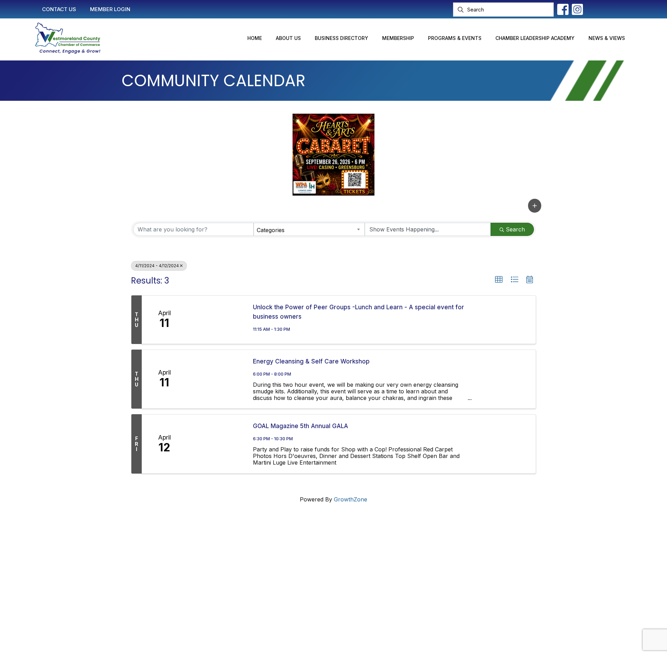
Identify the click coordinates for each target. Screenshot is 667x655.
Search (515, 229)
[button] (534, 205)
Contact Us (292, 540)
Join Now (290, 566)
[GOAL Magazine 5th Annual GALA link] (216, 443)
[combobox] (309, 229)
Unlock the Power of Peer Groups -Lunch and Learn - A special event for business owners (358, 312)
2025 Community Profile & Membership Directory (342, 579)
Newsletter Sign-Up (304, 592)
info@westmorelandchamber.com (170, 569)
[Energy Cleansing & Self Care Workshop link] (216, 379)
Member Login (297, 553)
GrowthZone (350, 499)
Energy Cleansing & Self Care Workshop (311, 361)
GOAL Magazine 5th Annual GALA (300, 426)
